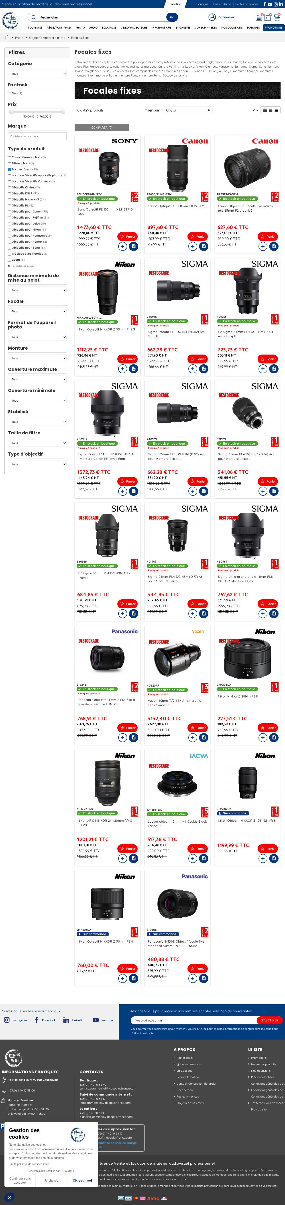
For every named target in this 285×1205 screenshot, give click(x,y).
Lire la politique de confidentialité (29, 1164)
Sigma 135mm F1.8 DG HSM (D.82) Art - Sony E (177, 334)
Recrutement (185, 1090)
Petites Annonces (188, 1096)
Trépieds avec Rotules (29, 253)
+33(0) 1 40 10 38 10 (93, 1113)
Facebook (265, 3)
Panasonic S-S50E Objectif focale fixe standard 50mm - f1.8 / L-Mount (176, 943)
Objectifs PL (22, 205)
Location (175, 4)
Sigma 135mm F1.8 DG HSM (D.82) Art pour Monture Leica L (176, 456)
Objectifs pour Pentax (29, 241)
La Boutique (184, 1070)
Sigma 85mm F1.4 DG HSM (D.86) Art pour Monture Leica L (246, 456)
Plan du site (259, 1109)
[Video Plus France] (10, 20)
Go (172, 17)
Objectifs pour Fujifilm (30, 217)
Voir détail (107, 168)
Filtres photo (23, 163)
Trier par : (153, 110)
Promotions (259, 1057)
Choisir (171, 110)
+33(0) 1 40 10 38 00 (21, 1090)
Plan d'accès (185, 1057)
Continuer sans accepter (20, 1180)
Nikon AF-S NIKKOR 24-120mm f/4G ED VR (105, 823)
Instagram (275, 3)
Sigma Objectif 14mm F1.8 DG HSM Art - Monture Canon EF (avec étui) (107, 456)
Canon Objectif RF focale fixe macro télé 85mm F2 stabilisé (245, 208)
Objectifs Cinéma (26, 187)
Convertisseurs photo (29, 157)
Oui (17, 93)
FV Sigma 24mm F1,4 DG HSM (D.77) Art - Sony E (245, 334)
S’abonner (269, 1020)
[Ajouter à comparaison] (122, 246)
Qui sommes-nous (189, 1064)
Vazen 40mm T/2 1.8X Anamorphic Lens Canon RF (174, 703)
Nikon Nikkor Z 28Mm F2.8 (238, 696)
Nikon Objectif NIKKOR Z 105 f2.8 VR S (247, 821)
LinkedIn (281, 3)
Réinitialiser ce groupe (23, 265)
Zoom (18, 259)
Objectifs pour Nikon (29, 229)
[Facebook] (33, 1019)
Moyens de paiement (190, 1103)
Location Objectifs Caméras (33, 181)
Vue (255, 110)
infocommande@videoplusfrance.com (105, 1102)
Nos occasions (261, 1070)
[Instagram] (3, 1019)
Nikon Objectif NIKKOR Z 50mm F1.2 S (106, 329)
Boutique (202, 4)
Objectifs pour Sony (29, 247)
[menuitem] (35, 27)
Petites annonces (246, 4)
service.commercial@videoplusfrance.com (108, 1088)
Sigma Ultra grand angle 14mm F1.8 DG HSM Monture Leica (245, 579)
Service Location (188, 1077)
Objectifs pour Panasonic (32, 235)
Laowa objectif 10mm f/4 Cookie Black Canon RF (177, 823)
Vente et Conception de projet (196, 1083)
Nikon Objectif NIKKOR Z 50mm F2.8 (105, 941)
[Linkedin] (62, 1019)
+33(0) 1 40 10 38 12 (92, 1098)
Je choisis (51, 1180)
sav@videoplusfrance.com (114, 1137)
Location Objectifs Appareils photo (39, 175)
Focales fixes (25, 169)
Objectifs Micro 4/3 (29, 199)
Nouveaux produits (263, 1064)
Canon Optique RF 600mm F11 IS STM (176, 206)
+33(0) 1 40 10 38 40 (93, 1084)
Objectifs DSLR (25, 193)
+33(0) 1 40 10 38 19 (109, 1133)
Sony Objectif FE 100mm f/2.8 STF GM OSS (107, 211)
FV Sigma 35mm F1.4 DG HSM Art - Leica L (104, 575)
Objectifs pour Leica (29, 223)
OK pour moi (82, 1180)
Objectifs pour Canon (30, 211)
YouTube (269, 3)
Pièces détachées (262, 1077)
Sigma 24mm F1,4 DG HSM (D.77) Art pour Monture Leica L (176, 579)
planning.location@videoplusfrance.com (106, 1116)
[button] (9, 1197)
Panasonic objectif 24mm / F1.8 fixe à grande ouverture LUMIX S (106, 702)
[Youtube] (92, 1019)
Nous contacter (222, 4)
